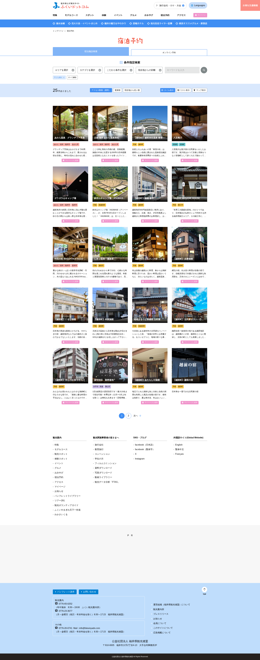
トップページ (58, 31)
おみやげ (148, 15)
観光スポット (61, 454)
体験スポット (61, 459)
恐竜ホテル (138, 23)
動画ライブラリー (103, 477)
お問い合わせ (89, 592)
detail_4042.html (150, 376)
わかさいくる (61, 514)
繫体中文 (179, 449)
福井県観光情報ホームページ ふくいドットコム (71, 5)
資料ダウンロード (103, 468)
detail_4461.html (70, 134)
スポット (89, 15)
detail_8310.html (70, 255)
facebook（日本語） (145, 445)
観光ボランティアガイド (66, 505)
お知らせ (59, 491)
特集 (55, 15)
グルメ (133, 15)
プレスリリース (160, 614)
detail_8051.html (110, 194)
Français (179, 454)
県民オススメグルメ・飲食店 (193, 23)
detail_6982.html (189, 316)
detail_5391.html (189, 194)
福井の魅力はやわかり (115, 23)
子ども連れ (58, 77)
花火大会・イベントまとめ (85, 23)
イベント (118, 15)
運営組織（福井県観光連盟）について (171, 604)
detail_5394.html (189, 134)
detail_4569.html (150, 134)
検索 (204, 70)
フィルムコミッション (105, 463)
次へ (136, 416)
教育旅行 (99, 449)
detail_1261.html (70, 194)
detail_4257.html (189, 255)
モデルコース (71, 15)
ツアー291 (60, 500)
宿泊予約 (165, 15)
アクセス (181, 15)
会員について (159, 623)
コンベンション (102, 454)
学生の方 (99, 459)
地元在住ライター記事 (161, 23)
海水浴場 (60, 23)
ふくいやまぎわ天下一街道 (68, 510)
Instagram (139, 459)
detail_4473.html (110, 134)
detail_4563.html (150, 255)
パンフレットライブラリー (68, 496)
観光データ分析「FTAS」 (107, 482)
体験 (104, 15)
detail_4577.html (70, 376)
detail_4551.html (70, 316)
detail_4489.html (110, 255)
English (179, 445)
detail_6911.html (110, 376)
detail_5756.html (150, 316)
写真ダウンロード (103, 472)
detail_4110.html (150, 194)
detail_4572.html (110, 316)
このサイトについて (163, 628)
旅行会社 (99, 445)
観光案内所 (158, 609)
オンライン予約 (169, 52)
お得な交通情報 (250, 5)
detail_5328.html (189, 376)
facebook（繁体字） (145, 449)
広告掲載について (162, 632)
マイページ (201, 15)
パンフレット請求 (65, 592)
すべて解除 (72, 77)
